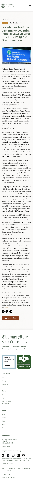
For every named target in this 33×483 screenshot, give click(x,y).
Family (4, 381)
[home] (7, 5)
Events (4, 398)
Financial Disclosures (8, 477)
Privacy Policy (6, 474)
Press (3, 395)
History (4, 424)
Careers (4, 428)
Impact (4, 417)
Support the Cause (10, 318)
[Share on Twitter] (7, 311)
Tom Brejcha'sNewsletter (6, 403)
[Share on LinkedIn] (11, 311)
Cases (3, 421)
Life (3, 377)
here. (6, 307)
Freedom (5, 384)
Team (3, 414)
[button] (30, 5)
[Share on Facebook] (4, 311)
